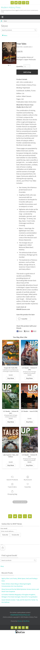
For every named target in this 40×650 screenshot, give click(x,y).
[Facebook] (12, 2)
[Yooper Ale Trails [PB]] (10, 352)
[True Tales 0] (9, 53)
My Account (28, 480)
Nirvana (19, 621)
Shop (2, 566)
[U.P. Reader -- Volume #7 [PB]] (29, 352)
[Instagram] (27, 2)
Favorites (28, 487)
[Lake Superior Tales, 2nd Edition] (10, 439)
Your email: (4, 528)
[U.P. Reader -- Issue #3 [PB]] (29, 396)
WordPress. (26, 621)
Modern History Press (11, 7)
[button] (23, 319)
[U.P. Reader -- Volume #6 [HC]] (10, 396)
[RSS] (19, 2)
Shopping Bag (12, 494)
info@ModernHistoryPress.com (20, 615)
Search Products (12, 480)
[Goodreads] (23, 2)
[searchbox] (19, 30)
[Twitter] (16, 2)
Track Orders (12, 487)
